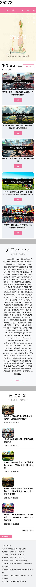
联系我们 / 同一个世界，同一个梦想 (15, 560)
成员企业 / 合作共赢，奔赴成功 (13, 555)
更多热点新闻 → (28, 530)
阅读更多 (28, 66)
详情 (18, 100)
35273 (6, 2)
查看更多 (18, 373)
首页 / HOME (6, 546)
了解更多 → (18, 380)
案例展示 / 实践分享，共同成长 (13, 558)
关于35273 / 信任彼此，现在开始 (14, 549)
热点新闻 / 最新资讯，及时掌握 (13, 552)
